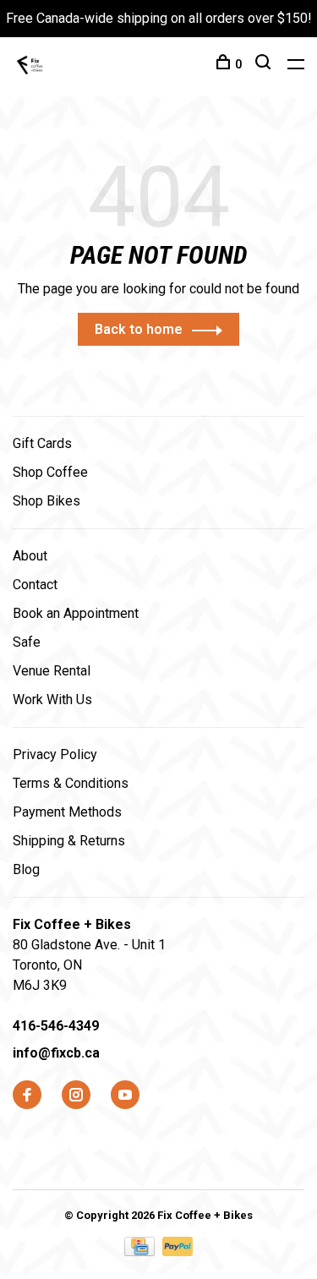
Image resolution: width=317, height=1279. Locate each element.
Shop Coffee (50, 472)
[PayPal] (178, 1251)
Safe (27, 642)
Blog (26, 869)
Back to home (139, 329)
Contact (35, 585)
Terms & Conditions (70, 783)
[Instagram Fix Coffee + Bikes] (76, 1096)
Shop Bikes (46, 501)
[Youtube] (125, 1096)
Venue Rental (51, 671)
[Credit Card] (141, 1251)
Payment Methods (67, 812)
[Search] (265, 64)
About (30, 556)
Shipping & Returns (69, 841)
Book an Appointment (76, 613)
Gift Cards (42, 443)
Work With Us (52, 699)
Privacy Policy (55, 754)
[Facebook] (27, 1096)
